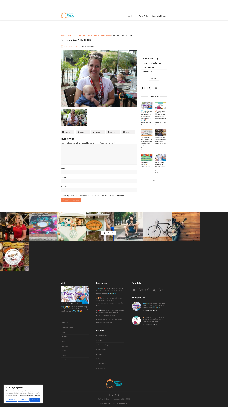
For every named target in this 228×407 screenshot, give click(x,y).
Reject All (23, 399)
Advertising (103, 403)
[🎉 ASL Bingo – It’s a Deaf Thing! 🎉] (146, 158)
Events (100, 354)
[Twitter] (149, 88)
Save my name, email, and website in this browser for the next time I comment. (93, 195)
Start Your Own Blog (151, 67)
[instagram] (156, 88)
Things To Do (143, 16)
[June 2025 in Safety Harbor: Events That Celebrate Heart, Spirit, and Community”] (160, 158)
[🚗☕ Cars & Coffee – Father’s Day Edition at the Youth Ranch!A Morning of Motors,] (146, 133)
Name (63, 169)
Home (63, 36)
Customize (12, 399)
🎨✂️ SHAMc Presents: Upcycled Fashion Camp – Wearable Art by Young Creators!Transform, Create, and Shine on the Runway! (160, 115)
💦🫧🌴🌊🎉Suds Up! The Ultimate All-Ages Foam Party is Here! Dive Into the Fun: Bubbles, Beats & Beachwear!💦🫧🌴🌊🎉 (146, 115)
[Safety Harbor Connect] (114, 381)
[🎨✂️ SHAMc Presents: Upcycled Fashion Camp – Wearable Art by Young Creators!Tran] (160, 106)
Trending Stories (67, 360)
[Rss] (161, 290)
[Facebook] (143, 88)
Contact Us (147, 72)
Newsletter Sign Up (150, 58)
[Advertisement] (114, 5)
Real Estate (65, 337)
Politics (64, 332)
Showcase (65, 346)
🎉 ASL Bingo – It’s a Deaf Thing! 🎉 (145, 163)
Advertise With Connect (152, 63)
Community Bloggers (159, 16)
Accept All (35, 399)
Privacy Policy (111, 403)
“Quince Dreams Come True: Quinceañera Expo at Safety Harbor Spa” (160, 139)
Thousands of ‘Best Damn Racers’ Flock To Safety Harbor (89, 36)
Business (100, 340)
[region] (23, 394)
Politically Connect (67, 327)
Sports (64, 351)
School (64, 341)
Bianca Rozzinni (66, 304)
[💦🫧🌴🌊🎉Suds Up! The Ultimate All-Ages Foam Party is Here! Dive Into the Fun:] (146, 106)
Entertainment (102, 349)
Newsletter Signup (122, 403)
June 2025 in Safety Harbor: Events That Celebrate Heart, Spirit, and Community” (160, 165)
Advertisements (102, 336)
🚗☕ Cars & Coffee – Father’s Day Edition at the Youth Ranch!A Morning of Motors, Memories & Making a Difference (146, 141)
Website (64, 186)
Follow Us (109, 233)
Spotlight (64, 355)
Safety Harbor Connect (73, 46)
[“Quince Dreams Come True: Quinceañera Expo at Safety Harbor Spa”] (160, 133)
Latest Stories (77, 304)
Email (63, 177)
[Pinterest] (154, 290)
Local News (130, 16)
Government (101, 359)
